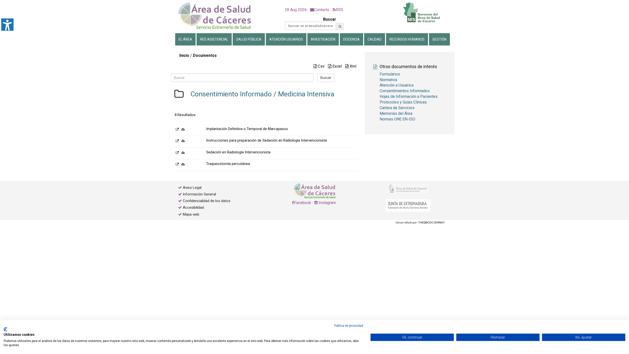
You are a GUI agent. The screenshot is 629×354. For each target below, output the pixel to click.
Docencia (351, 39)
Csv (321, 66)
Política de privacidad (348, 325)
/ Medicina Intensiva (303, 94)
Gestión (439, 39)
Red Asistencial (214, 39)
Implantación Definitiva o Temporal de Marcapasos (247, 129)
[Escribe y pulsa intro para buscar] (340, 26)
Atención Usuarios (286, 39)
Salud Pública (248, 39)
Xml (352, 66)
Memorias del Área (396, 113)
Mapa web (190, 214)
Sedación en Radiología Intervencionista (238, 152)
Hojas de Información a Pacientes (409, 96)
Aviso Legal (192, 187)
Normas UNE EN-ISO (397, 119)
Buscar (329, 19)
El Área (185, 39)
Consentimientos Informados (405, 90)
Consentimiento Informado (231, 94)
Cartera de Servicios (397, 107)
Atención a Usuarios (397, 85)
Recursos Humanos (407, 39)
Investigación (323, 39)
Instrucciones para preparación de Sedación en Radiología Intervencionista (266, 140)
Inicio (184, 55)
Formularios (390, 74)
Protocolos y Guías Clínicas (403, 102)
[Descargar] (183, 129)
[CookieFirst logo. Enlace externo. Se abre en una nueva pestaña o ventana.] (5, 329)
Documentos (205, 55)
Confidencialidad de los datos (206, 201)
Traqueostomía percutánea (228, 164)
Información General (199, 194)
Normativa (388, 79)
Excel (336, 66)
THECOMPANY (431, 222)
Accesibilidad (193, 207)
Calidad (375, 39)
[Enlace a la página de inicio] (218, 16)
